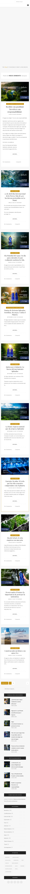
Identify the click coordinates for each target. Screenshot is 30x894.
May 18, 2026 (14, 705)
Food (5, 822)
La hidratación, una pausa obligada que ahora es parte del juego (17, 765)
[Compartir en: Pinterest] (25, 162)
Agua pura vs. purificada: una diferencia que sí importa (17, 712)
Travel (5, 844)
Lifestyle (6, 825)
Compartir (18, 161)
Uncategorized (19, 103)
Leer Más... (15, 154)
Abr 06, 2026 (14, 716)
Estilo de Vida (7, 816)
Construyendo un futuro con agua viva (15, 652)
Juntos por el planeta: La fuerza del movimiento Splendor (15, 369)
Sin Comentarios (6, 161)
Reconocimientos (8, 832)
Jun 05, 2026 (14, 788)
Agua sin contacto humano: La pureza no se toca (17, 724)
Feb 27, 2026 (14, 727)
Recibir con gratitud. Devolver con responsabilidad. (15, 109)
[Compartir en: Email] (26, 162)
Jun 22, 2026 (14, 777)
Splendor (19, 114)
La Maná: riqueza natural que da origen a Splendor (15, 428)
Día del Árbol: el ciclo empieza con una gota (15, 539)
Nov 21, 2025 (14, 751)
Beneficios (6, 810)
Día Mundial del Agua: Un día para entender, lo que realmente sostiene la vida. (15, 258)
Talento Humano (8, 841)
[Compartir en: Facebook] (22, 162)
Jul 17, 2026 (13, 768)
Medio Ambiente (10, 103)
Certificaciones (10, 307)
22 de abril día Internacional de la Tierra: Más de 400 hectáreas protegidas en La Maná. (15, 197)
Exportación (7, 819)
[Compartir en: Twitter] (23, 162)
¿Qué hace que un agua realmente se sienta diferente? (16, 701)
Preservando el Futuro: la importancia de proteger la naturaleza (15, 594)
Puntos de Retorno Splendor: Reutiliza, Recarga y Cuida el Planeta (15, 312)
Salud (5, 835)
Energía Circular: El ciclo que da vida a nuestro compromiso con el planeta (15, 483)
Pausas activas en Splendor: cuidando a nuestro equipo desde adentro (18, 748)
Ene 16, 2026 (14, 740)
